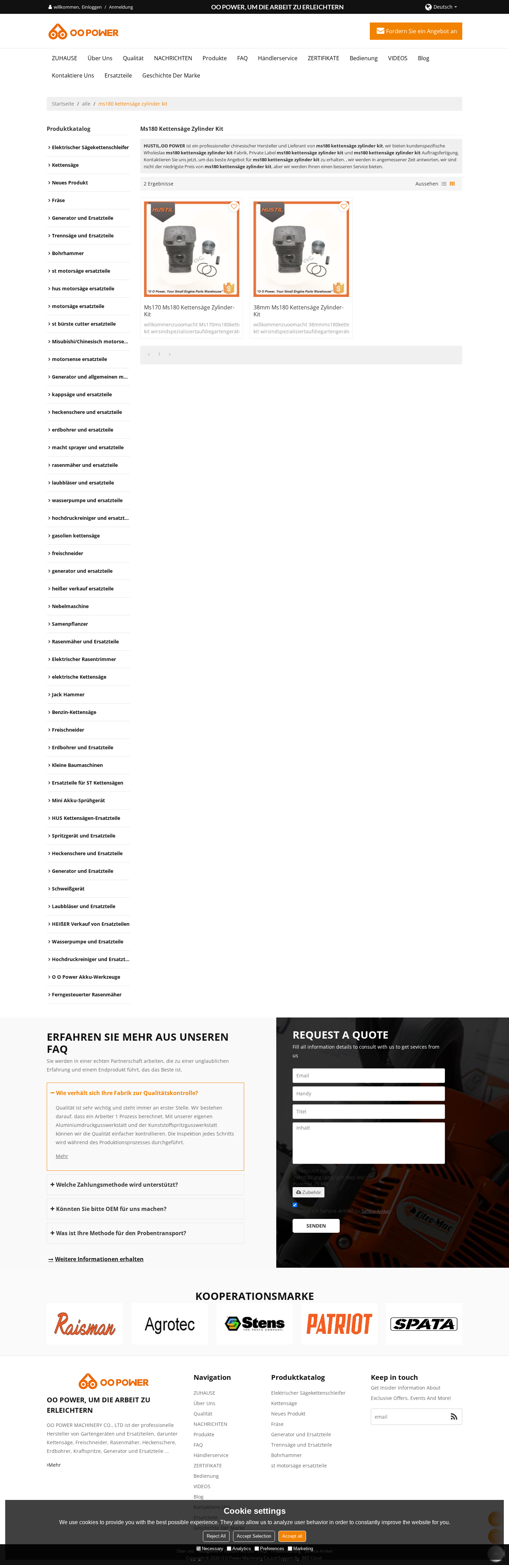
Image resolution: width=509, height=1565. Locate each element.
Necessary (212, 1548)
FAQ (242, 58)
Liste (444, 183)
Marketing (303, 1548)
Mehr (62, 1156)
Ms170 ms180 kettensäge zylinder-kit (189, 311)
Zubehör (311, 1192)
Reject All (216, 1536)
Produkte (215, 58)
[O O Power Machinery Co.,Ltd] (83, 31)
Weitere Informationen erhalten (99, 1259)
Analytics (241, 1548)
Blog (423, 58)
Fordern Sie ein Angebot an (421, 31)
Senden (316, 1225)
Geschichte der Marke (171, 75)
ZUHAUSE (64, 58)
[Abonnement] (454, 1416)
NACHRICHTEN (173, 58)
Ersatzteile (118, 75)
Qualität (133, 58)
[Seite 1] (148, 354)
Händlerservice (277, 58)
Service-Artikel (375, 1211)
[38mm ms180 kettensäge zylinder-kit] (301, 249)
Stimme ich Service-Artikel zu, (341, 1210)
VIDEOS (398, 58)
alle (86, 103)
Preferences (272, 1548)
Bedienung (364, 58)
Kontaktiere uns (73, 75)
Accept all (292, 1536)
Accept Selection (254, 1536)
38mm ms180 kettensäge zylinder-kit (298, 311)
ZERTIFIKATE (323, 58)
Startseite (63, 103)
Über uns (100, 58)
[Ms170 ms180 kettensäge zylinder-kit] (191, 249)
